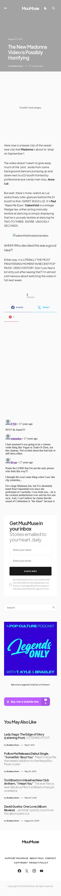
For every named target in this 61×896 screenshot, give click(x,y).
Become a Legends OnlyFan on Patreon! (30, 684)
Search (54, 607)
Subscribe (30, 571)
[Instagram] (34, 871)
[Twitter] (26, 871)
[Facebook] (19, 871)
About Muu (37, 858)
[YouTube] (41, 871)
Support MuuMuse (16, 858)
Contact (50, 858)
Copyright (21, 862)
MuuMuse (30, 8)
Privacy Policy (38, 862)
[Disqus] (30, 368)
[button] (5, 8)
